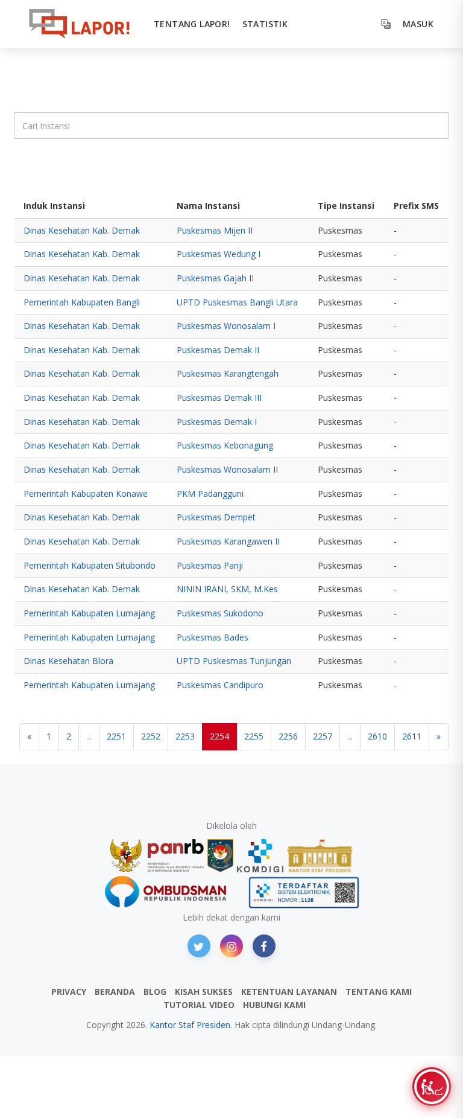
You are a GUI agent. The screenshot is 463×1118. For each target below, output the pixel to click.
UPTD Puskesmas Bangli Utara (237, 302)
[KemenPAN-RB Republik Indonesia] (157, 855)
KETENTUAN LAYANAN (289, 991)
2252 (150, 736)
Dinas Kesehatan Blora (68, 660)
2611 (411, 736)
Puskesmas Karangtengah (228, 373)
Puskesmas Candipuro (220, 685)
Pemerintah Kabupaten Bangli (82, 302)
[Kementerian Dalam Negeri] (220, 855)
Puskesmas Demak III (219, 397)
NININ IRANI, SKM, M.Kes (227, 589)
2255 (253, 736)
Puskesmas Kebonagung (225, 445)
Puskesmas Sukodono (220, 613)
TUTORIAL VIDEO (199, 1005)
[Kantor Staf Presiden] (319, 855)
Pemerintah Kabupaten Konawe (86, 493)
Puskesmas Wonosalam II (227, 469)
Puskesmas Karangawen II (228, 541)
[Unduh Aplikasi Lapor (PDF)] (304, 892)
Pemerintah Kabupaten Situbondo (90, 565)
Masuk (418, 24)
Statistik (265, 24)
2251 (116, 736)
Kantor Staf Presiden (190, 1024)
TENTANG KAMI (378, 991)
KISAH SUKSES (204, 991)
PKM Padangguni (210, 493)
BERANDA (115, 991)
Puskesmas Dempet (216, 517)
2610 (377, 736)
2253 (185, 736)
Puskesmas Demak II (218, 350)
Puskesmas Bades (212, 637)
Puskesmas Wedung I (218, 254)
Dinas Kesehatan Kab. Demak (82, 230)
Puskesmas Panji (210, 565)
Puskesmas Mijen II (215, 230)
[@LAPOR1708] (199, 946)
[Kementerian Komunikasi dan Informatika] (260, 855)
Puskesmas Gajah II (215, 278)
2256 (288, 736)
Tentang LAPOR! (192, 24)
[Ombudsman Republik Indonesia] (172, 892)
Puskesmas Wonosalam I (226, 325)
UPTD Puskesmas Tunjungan (234, 660)
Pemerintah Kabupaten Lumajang (89, 613)
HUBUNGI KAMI (274, 1005)
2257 (322, 736)
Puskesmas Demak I (217, 421)
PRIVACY (68, 991)
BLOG (154, 991)
